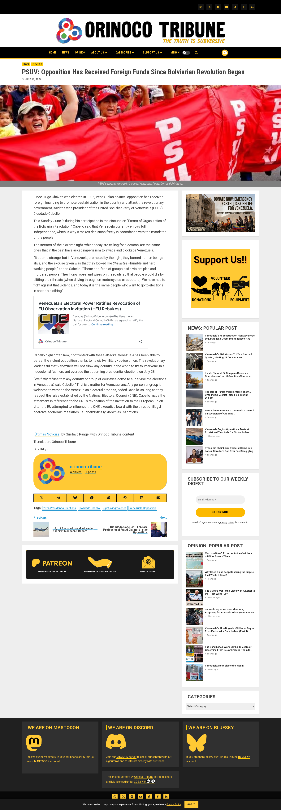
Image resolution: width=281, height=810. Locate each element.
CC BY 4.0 (140, 781)
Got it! (191, 804)
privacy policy (226, 522)
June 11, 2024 (33, 79)
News (65, 52)
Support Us (151, 52)
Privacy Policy (173, 804)
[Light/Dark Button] (186, 53)
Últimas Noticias (47, 434)
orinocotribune (86, 466)
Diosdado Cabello (89, 508)
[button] (196, 53)
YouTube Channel (218, 53)
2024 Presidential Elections (59, 508)
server (126, 756)
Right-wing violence (114, 508)
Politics (37, 64)
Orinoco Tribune (143, 776)
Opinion (80, 52)
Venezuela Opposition (142, 508)
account (47, 761)
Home (52, 52)
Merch (175, 52)
